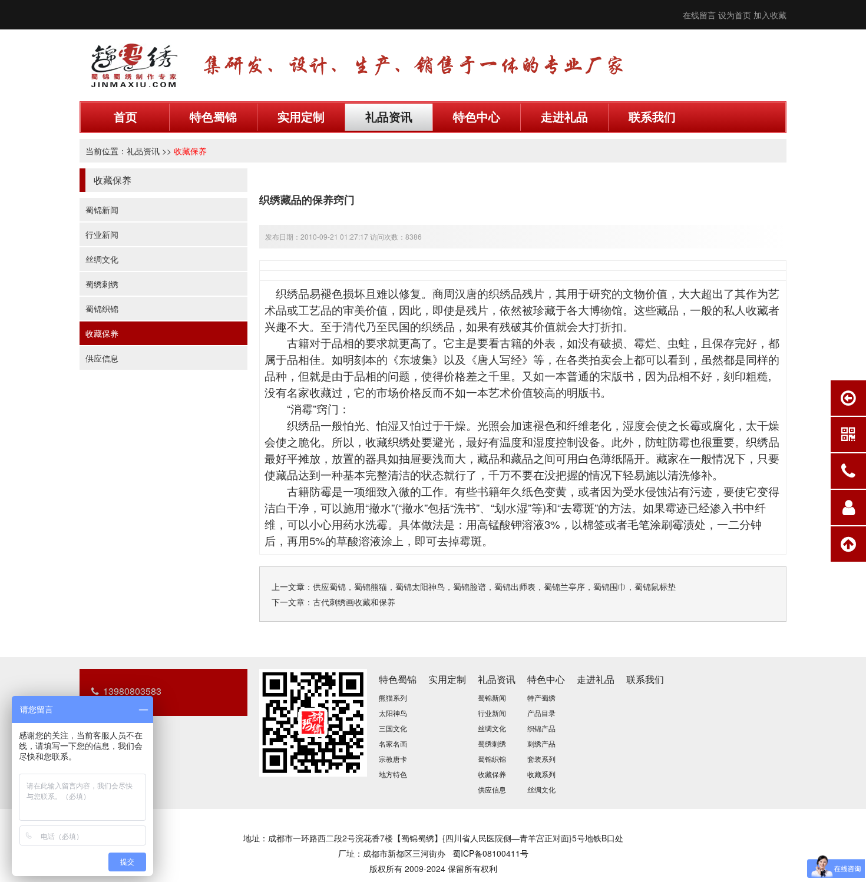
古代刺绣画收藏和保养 (354, 602)
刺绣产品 (541, 743)
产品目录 (541, 713)
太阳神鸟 (393, 713)
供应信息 (101, 358)
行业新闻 (101, 234)
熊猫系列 (393, 697)
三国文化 (393, 728)
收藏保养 (190, 151)
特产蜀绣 (541, 697)
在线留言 (699, 15)
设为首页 (734, 15)
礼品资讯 (388, 117)
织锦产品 (541, 728)
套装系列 (541, 759)
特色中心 (476, 117)
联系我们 (652, 117)
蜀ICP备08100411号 (490, 853)
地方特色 (393, 774)
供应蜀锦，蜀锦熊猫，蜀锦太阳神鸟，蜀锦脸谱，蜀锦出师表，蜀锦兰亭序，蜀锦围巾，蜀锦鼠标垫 (494, 586)
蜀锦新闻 (101, 209)
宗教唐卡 (393, 759)
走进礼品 (564, 117)
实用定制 (301, 117)
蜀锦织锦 (101, 308)
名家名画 (393, 743)
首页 (125, 117)
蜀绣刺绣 (101, 284)
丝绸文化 (101, 259)
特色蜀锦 (213, 117)
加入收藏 (769, 15)
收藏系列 (541, 774)
